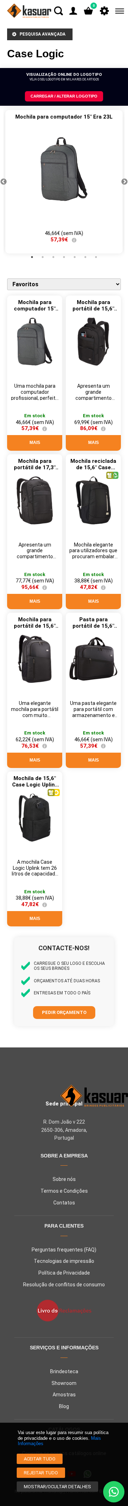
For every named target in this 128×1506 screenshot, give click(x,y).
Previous (3, 181)
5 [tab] (74, 257)
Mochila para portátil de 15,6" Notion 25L (93, 308)
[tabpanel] (64, 181)
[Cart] (88, 10)
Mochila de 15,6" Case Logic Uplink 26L (35, 784)
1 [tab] (32, 257)
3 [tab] (53, 257)
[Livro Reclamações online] (64, 1311)
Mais (34, 442)
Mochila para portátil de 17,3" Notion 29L (34, 467)
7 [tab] (96, 257)
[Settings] (104, 10)
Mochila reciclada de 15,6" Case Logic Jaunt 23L (93, 467)
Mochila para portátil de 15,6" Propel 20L (34, 626)
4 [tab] (64, 257)
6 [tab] (85, 257)
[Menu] (118, 10)
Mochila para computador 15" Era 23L (34, 308)
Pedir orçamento (64, 1012)
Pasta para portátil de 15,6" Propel (93, 626)
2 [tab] (42, 257)
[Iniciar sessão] (73, 10)
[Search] (58, 10)
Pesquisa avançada (42, 34)
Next (124, 181)
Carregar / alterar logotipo (64, 96)
